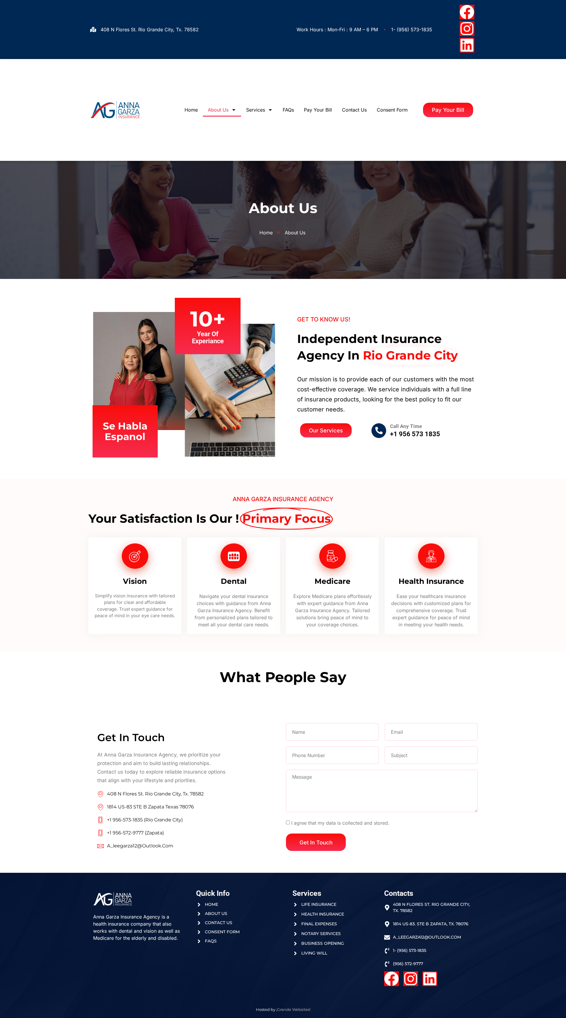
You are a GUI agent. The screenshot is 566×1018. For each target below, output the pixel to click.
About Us (218, 110)
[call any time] (378, 430)
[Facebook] (467, 12)
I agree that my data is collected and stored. (340, 823)
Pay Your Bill (318, 110)
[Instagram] (467, 28)
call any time (406, 426)
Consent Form (392, 110)
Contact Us (354, 110)
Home (191, 110)
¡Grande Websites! (293, 1009)
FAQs (288, 110)
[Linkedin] (467, 45)
